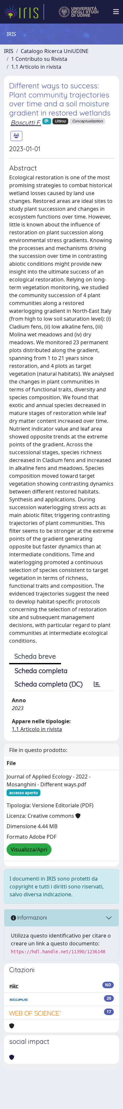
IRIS (8, 51)
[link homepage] (24, 12)
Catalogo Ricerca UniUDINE (55, 51)
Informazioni (31, 917)
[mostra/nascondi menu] (116, 12)
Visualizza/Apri (29, 849)
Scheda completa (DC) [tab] (49, 684)
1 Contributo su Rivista (39, 59)
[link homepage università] (78, 12)
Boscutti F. (25, 122)
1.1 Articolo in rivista (36, 66)
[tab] (97, 684)
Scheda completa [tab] (41, 671)
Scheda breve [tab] (35, 656)
